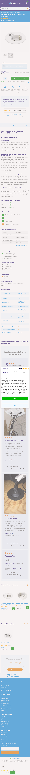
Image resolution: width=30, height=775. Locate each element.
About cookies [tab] (15, 372)
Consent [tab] (5, 372)
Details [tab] (24, 372)
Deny (15, 405)
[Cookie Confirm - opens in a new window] (23, 368)
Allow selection (15, 402)
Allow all (15, 398)
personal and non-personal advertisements (14, 383)
